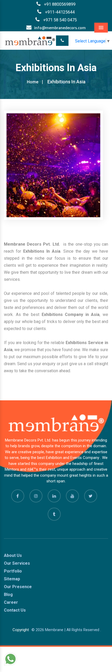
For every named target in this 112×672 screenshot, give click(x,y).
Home (32, 81)
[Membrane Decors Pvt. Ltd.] (30, 40)
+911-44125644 (59, 12)
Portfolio (13, 571)
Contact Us (15, 610)
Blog (8, 594)
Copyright (21, 629)
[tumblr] (54, 514)
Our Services (17, 563)
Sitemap (12, 578)
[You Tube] (72, 495)
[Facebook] (17, 495)
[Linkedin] (54, 495)
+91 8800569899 (60, 4)
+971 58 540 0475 (59, 19)
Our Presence (18, 586)
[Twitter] (90, 495)
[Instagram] (35, 495)
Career (11, 602)
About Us (13, 555)
